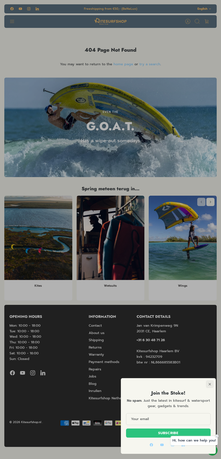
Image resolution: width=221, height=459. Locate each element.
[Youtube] (162, 445)
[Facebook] (151, 445)
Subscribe (168, 433)
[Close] (210, 384)
